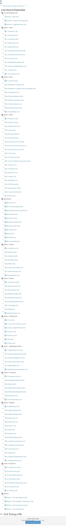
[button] (1, 1)
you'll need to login (39, 520)
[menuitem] (1, 4)
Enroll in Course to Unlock (33, 522)
